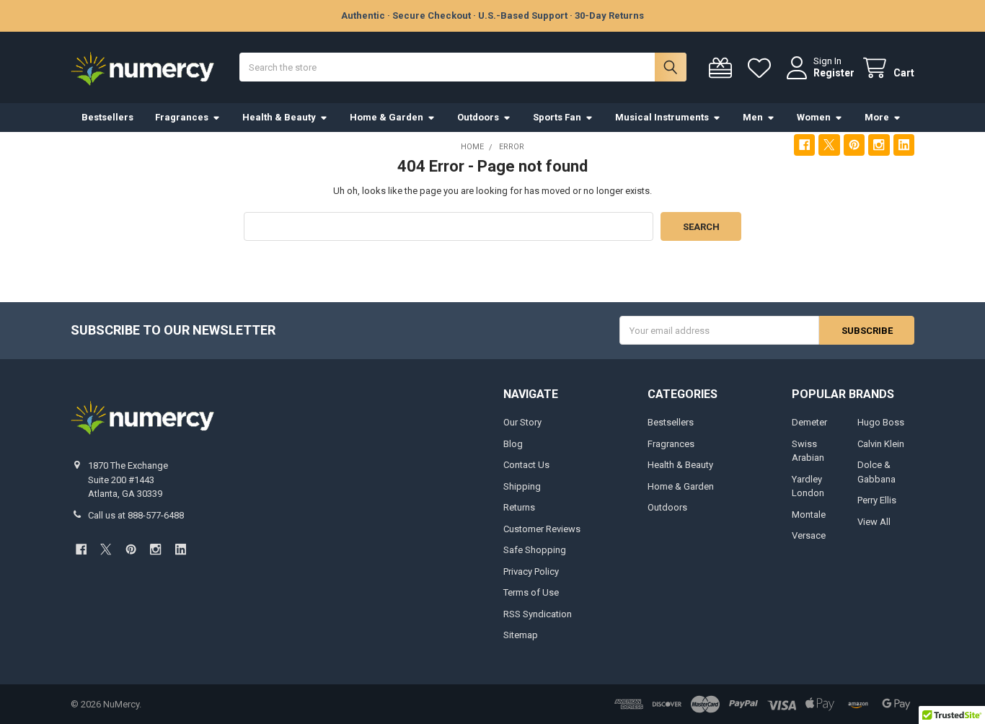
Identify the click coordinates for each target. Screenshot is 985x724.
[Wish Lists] (762, 68)
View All (874, 521)
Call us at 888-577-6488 (136, 515)
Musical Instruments (662, 117)
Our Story (522, 422)
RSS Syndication (537, 614)
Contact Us (526, 464)
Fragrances (181, 117)
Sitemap (520, 635)
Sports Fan (557, 117)
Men (753, 117)
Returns (519, 507)
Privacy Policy (531, 571)
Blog (513, 443)
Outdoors (478, 117)
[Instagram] (878, 144)
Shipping (522, 486)
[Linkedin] (903, 144)
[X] (828, 144)
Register (833, 73)
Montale (809, 514)
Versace (809, 535)
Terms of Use (531, 592)
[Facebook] (804, 144)
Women (814, 117)
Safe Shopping (534, 549)
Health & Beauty (279, 117)
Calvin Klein (880, 443)
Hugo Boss (880, 422)
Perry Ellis (876, 500)
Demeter (809, 422)
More (877, 117)
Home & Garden (386, 117)
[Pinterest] (854, 144)
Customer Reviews (541, 529)
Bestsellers (107, 117)
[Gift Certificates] (723, 68)
